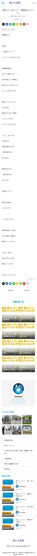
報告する (32, 279)
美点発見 (7, 469)
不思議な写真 (8, 440)
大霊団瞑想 (7, 458)
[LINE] (13, 24)
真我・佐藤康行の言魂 (11, 464)
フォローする (19, 401)
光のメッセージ (22, 16)
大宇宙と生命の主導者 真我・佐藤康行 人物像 (18, 452)
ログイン (34, 3)
